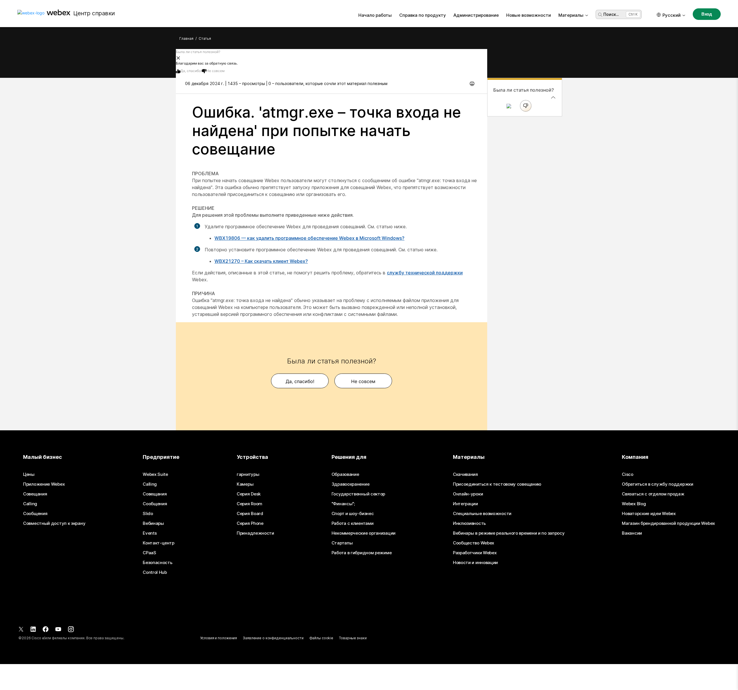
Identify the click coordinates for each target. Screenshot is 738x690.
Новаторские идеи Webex (648, 514)
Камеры (245, 484)
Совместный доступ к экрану (54, 523)
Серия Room (249, 504)
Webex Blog (634, 504)
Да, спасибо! (191, 71)
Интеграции (465, 504)
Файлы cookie (321, 638)
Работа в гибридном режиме (362, 553)
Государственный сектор (358, 494)
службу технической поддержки (425, 273)
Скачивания (465, 474)
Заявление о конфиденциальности (273, 638)
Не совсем (215, 71)
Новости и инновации (475, 563)
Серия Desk (249, 494)
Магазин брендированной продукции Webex (668, 523)
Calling (30, 504)
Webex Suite (155, 474)
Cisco (627, 474)
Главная (186, 38)
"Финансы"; (343, 504)
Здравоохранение (351, 484)
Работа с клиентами (353, 523)
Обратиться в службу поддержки (657, 484)
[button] (331, 58)
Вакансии (632, 533)
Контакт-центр (158, 543)
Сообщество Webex (473, 543)
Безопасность (157, 563)
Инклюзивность (469, 523)
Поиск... (611, 14)
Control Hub (155, 572)
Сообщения (35, 514)
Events (150, 533)
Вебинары (153, 523)
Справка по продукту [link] (422, 15)
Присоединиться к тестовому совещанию (497, 484)
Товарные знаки (352, 638)
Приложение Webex (44, 484)
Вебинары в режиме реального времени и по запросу (509, 533)
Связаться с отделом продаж (653, 494)
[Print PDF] (472, 83)
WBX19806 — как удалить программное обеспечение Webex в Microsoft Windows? (309, 238)
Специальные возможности (482, 514)
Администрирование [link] (476, 15)
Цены (29, 474)
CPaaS (149, 553)
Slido (148, 514)
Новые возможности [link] (528, 15)
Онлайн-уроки (468, 494)
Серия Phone (250, 523)
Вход (706, 14)
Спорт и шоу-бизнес (353, 514)
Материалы (570, 15)
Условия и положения (218, 638)
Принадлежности (255, 533)
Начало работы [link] (375, 15)
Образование (345, 474)
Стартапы (342, 543)
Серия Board (250, 514)
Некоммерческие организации (364, 533)
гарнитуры (248, 474)
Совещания (35, 494)
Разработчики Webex (475, 553)
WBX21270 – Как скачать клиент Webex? (261, 261)
